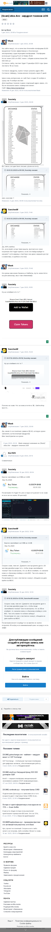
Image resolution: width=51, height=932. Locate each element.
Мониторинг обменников (13, 849)
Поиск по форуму (10, 870)
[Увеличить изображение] (22, 314)
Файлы (6, 873)
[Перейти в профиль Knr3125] (4, 454)
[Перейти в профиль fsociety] (4, 100)
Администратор (10, 902)
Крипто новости (10, 847)
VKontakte (7, 888)
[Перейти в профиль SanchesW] (4, 211)
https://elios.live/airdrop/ (16, 88)
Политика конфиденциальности (28, 921)
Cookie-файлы (25, 923)
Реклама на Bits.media (12, 904)
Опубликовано (20, 44)
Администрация (10, 868)
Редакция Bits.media (11, 907)
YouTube (7, 893)
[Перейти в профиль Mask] (4, 42)
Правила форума (10, 865)
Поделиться (13, 699)
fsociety (12, 99)
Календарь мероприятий (13, 852)
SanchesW (13, 209)
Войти (25, 685)
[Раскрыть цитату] (5, 170)
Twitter (6, 883)
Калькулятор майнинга (12, 854)
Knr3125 (12, 453)
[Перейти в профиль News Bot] (46, 806)
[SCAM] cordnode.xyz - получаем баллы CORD (21, 790)
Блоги (6, 857)
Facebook (7, 886)
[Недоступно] (23, 135)
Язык (10, 921)
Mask (9, 30)
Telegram (7, 891)
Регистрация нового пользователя (25, 669)
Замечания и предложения (14, 875)
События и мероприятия (13, 912)
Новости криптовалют (26, 816)
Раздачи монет (22, 32)
